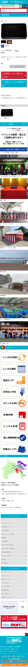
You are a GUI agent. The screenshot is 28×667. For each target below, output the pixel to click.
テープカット (10, 57)
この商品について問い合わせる (12, 75)
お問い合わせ (20, 6)
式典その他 (18, 57)
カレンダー (4, 651)
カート (23, 6)
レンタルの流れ (5, 649)
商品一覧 (3, 646)
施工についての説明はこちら (14, 83)
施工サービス (15, 649)
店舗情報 (17, 646)
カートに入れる (17, 66)
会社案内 (10, 646)
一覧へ (23, 124)
